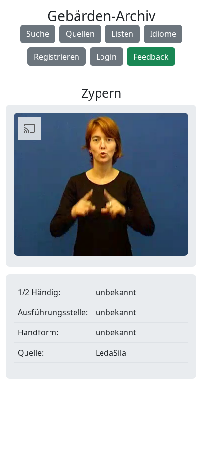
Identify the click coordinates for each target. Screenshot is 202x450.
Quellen (80, 34)
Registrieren (56, 56)
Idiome (163, 34)
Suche (37, 34)
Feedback (151, 56)
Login (106, 56)
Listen (122, 34)
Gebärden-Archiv (101, 15)
